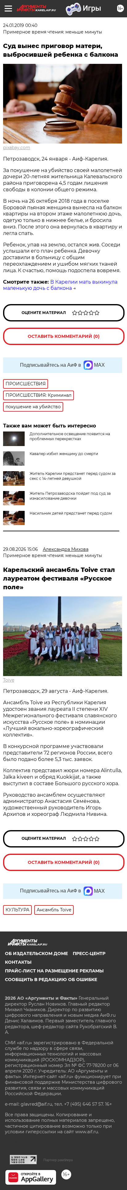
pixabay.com (16, 147)
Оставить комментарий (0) (64, 336)
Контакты (18, 962)
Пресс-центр (89, 953)
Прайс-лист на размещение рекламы (54, 971)
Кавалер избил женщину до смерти (64, 453)
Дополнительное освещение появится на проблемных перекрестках (70, 436)
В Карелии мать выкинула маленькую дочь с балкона (60, 285)
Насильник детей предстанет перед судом (71, 513)
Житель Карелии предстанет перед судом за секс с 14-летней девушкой (73, 476)
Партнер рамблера (58, 1160)
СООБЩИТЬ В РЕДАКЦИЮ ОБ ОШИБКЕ (51, 979)
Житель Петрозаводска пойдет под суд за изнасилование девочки (70, 496)
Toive (8, 680)
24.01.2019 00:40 (20, 25)
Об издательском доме (36, 953)
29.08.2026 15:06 (20, 549)
